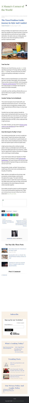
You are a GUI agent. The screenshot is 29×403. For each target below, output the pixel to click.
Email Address (9, 324)
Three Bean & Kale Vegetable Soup (18, 349)
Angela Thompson (5, 25)
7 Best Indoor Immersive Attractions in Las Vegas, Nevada (17, 249)
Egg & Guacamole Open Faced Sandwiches (8, 347)
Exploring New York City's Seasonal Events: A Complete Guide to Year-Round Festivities (17, 264)
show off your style (11, 193)
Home (3, 15)
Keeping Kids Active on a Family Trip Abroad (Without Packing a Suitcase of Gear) (17, 256)
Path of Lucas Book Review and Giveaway (17, 363)
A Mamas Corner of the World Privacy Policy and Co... (8, 390)
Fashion (6, 15)
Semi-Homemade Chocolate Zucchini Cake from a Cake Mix (17, 369)
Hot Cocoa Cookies (19, 351)
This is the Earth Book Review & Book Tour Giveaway (17, 376)
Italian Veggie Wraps (19, 347)
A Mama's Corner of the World (18, 400)
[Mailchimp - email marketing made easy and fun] (14, 334)
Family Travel (8, 211)
